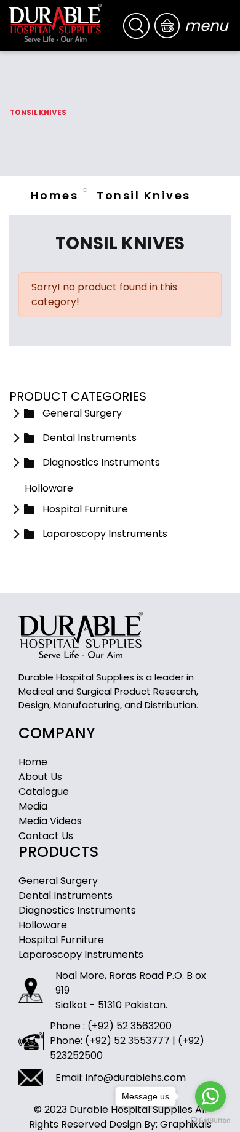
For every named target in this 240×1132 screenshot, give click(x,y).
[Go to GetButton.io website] (210, 1119)
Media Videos (50, 821)
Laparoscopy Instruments (80, 954)
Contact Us (45, 836)
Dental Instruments (65, 895)
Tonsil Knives (143, 195)
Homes (54, 195)
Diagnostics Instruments (77, 910)
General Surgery (58, 881)
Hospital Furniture (61, 940)
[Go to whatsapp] (210, 1096)
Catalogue (43, 791)
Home (32, 762)
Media (32, 806)
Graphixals (186, 1124)
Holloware (42, 925)
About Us (40, 777)
